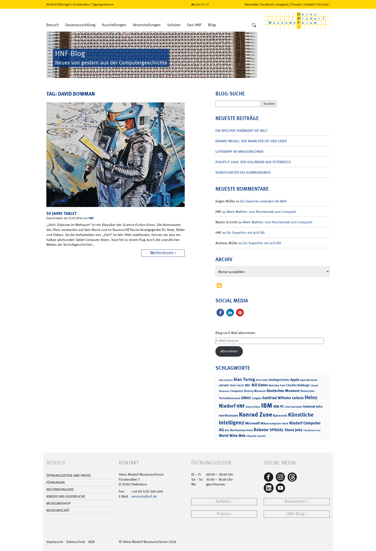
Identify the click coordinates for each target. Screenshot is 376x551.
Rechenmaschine (241, 430)
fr (203, 4)
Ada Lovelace (226, 380)
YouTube (322, 4)
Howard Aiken (253, 407)
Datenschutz (75, 541)
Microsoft (252, 423)
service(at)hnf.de (144, 496)
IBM (266, 405)
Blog (212, 24)
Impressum (54, 541)
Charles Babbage (298, 385)
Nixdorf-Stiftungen (58, 4)
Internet (309, 406)
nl (207, 4)
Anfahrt (223, 501)
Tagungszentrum (103, 4)
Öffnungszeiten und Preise (68, 475)
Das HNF (194, 24)
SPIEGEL (277, 429)
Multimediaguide (60, 489)
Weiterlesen (161, 253)
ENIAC (246, 397)
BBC (248, 385)
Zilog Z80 (251, 436)
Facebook (267, 4)
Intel (287, 407)
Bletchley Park (277, 385)
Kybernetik (280, 415)
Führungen (55, 482)
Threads (296, 4)
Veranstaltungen (147, 24)
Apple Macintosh (308, 380)
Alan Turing (244, 379)
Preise (223, 514)
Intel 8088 (296, 407)
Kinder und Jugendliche (65, 496)
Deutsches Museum (283, 390)
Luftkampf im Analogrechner (239, 151)
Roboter (261, 429)
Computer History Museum (248, 391)
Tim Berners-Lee (312, 430)
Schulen (174, 24)
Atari (233, 385)
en (198, 4)
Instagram (282, 4)
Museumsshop (58, 503)
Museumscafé (57, 510)
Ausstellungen (114, 24)
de (193, 4)
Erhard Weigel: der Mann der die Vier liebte (251, 141)
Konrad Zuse (255, 414)
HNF (91, 218)
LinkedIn (309, 4)
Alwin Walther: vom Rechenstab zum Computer (261, 211)
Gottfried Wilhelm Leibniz (283, 397)
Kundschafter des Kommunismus (242, 172)
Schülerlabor (81, 4)
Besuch (52, 24)
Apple (294, 379)
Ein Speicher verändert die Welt (241, 130)
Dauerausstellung (80, 24)
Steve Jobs (293, 429)
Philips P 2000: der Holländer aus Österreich (253, 162)
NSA (227, 430)
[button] (220, 312)
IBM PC (278, 406)
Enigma (256, 398)
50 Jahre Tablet (61, 213)
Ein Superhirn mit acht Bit (246, 232)
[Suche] (254, 25)
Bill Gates (260, 385)
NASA (285, 423)
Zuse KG (261, 436)
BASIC (240, 385)
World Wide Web (232, 435)
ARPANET (224, 385)
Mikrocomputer (271, 423)
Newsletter (251, 4)
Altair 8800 (262, 380)
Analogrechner (279, 380)
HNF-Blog (295, 514)
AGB (91, 541)
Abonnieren (229, 351)
